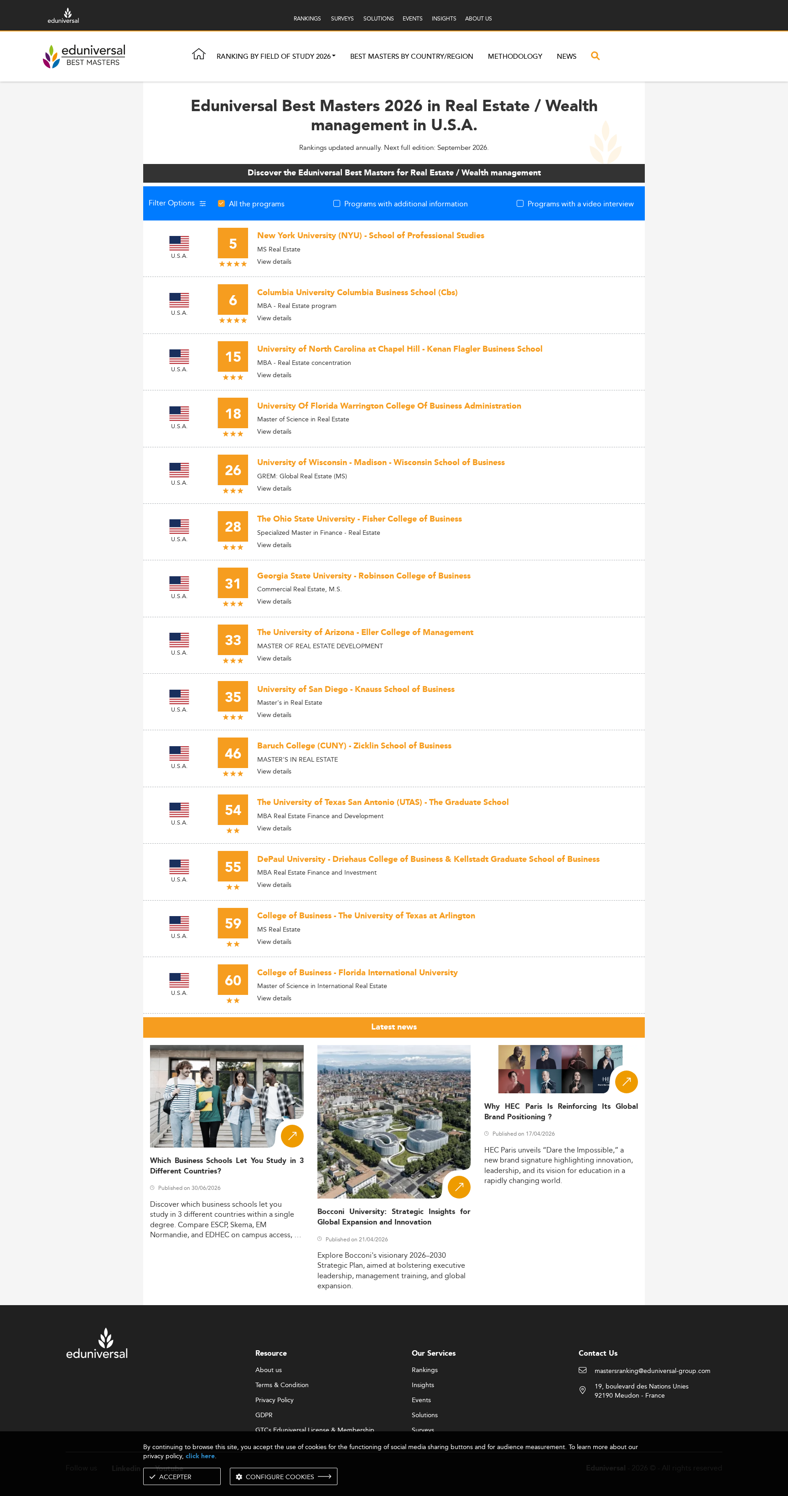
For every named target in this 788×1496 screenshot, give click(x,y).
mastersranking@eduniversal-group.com (652, 1371)
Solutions (425, 1415)
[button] (334, 56)
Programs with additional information (406, 203)
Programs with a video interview (581, 203)
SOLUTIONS (378, 18)
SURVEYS (342, 18)
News (566, 56)
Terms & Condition (282, 1385)
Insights (423, 1385)
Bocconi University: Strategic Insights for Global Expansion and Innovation (394, 1217)
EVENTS (413, 18)
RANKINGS (307, 18)
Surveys (423, 1430)
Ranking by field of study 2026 (274, 56)
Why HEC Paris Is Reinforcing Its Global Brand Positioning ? (561, 1112)
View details (274, 261)
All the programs (257, 203)
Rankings (425, 1370)
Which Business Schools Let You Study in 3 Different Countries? (227, 1166)
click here (200, 1456)
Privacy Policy (274, 1400)
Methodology (515, 56)
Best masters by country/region (411, 56)
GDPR (264, 1415)
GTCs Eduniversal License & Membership (314, 1430)
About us (268, 1370)
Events (421, 1400)
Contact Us (598, 1353)
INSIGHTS (444, 18)
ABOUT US (478, 18)
